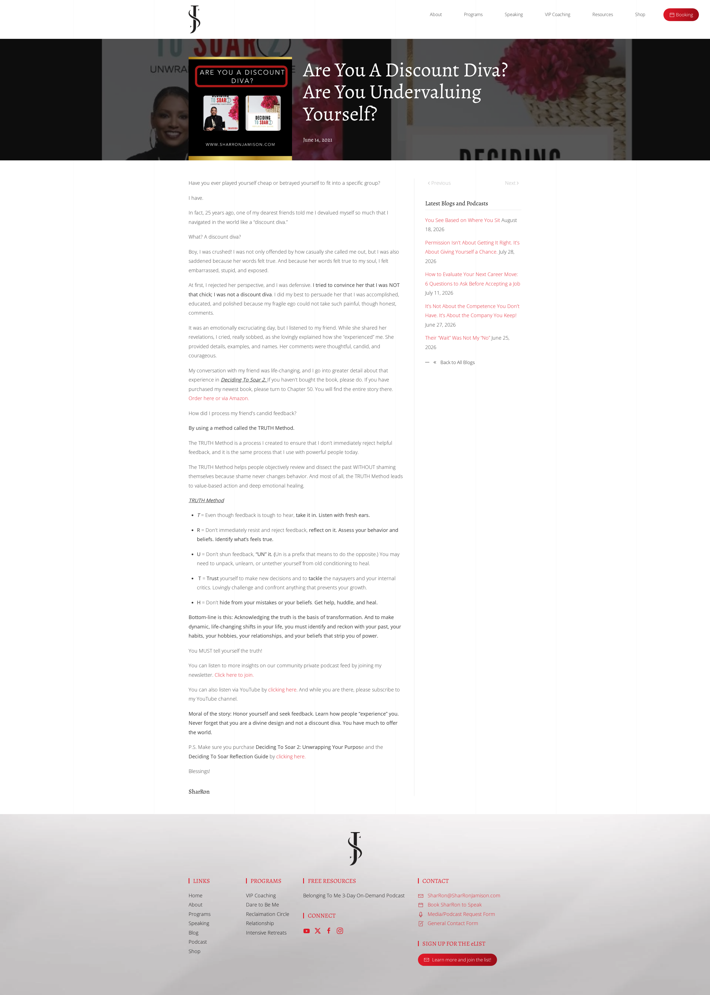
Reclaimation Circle (267, 914)
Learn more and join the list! (461, 959)
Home (195, 895)
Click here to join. (234, 674)
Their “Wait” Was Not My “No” (457, 337)
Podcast (198, 941)
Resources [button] (602, 14)
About (436, 14)
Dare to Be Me (262, 904)
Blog (193, 932)
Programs (473, 14)
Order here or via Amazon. (219, 398)
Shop (640, 14)
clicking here (282, 689)
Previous (441, 183)
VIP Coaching (557, 14)
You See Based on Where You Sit (462, 220)
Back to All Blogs (457, 362)
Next (510, 183)
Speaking (514, 14)
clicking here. (291, 756)
